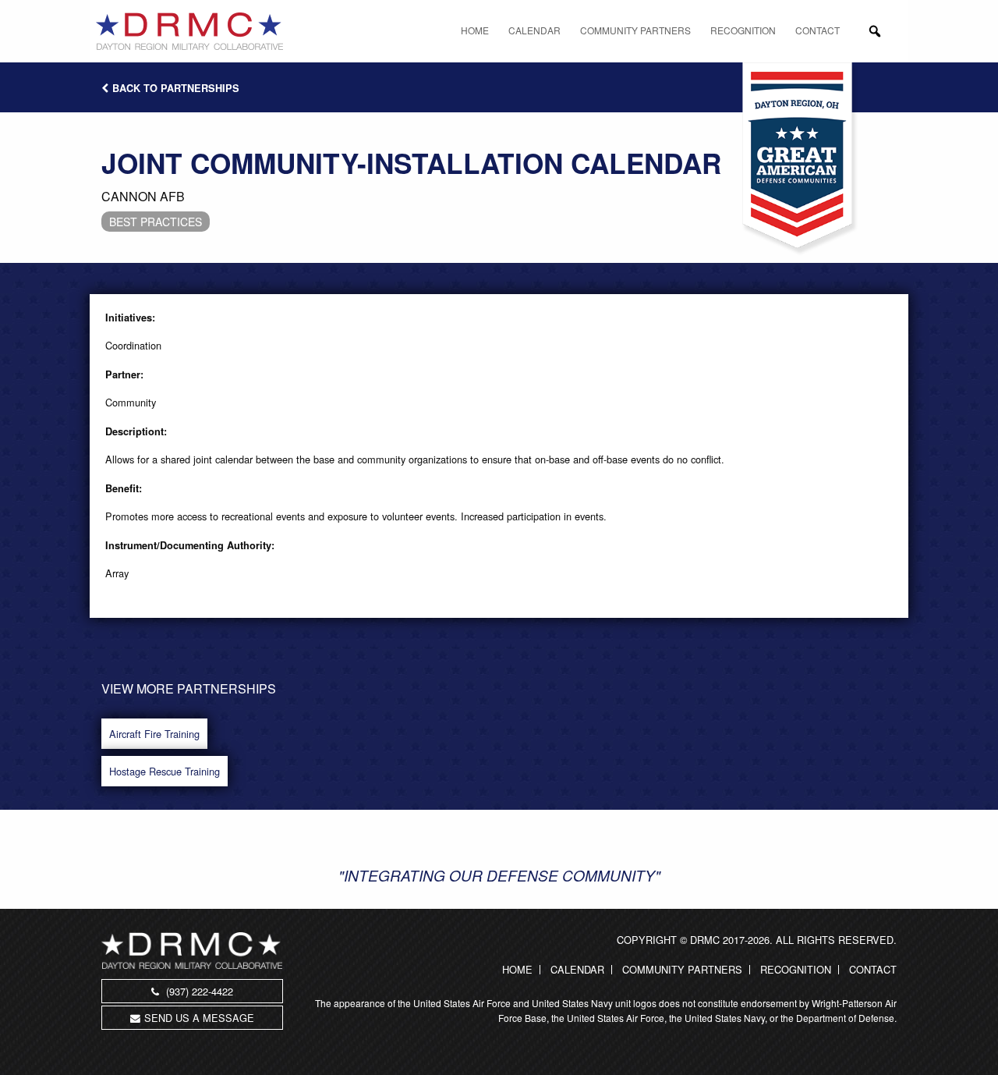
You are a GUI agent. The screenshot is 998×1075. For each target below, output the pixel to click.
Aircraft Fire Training (154, 733)
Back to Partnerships (175, 88)
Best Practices (155, 221)
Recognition (743, 30)
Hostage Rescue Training (164, 771)
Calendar (534, 30)
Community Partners (635, 30)
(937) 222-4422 (198, 991)
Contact (817, 30)
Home (475, 30)
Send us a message (199, 1017)
